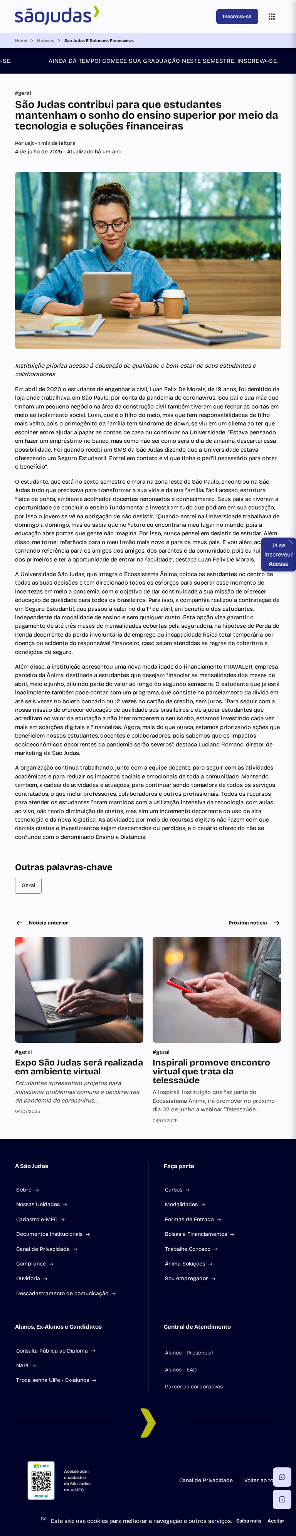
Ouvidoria (28, 1278)
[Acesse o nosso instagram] (120, 1458)
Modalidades (181, 1204)
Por (45, 143)
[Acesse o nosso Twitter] (176, 1458)
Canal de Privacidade (43, 1249)
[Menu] (271, 16)
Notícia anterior (48, 923)
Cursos (173, 1189)
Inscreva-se (237, 16)
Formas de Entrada (189, 1219)
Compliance (31, 1263)
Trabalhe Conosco (187, 1249)
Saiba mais (248, 1521)
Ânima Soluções (185, 1263)
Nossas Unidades (38, 1204)
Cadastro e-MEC (36, 1219)
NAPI (22, 1365)
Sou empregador (186, 1278)
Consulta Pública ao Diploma (52, 1351)
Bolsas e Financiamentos (196, 1234)
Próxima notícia (248, 923)
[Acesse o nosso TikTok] (157, 1458)
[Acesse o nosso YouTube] (194, 1458)
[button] (282, 1477)
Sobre (24, 1189)
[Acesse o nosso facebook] (102, 1458)
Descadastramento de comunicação (62, 1293)
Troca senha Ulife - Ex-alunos (52, 1380)
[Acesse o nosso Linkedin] (139, 1458)
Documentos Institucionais (49, 1234)
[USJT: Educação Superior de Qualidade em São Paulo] (114, 16)
